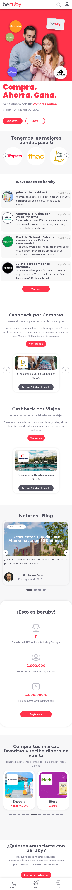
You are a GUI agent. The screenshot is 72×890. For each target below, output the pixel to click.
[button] (5, 156)
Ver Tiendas (36, 344)
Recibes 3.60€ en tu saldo (36, 495)
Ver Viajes (36, 445)
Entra (35, 121)
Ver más (36, 289)
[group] (13, 156)
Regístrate (12, 121)
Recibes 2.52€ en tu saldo (36, 394)
